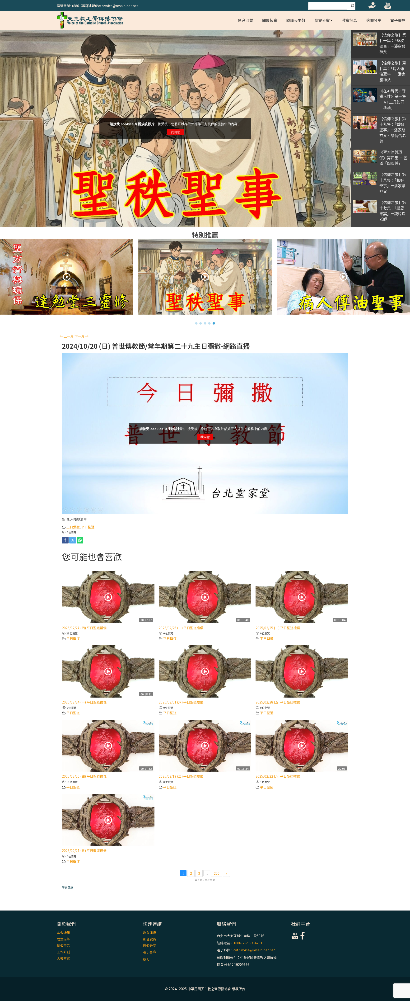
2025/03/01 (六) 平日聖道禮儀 (181, 702)
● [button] (196, 323)
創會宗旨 (63, 945)
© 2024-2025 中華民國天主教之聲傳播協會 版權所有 (205, 989)
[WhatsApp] (80, 540)
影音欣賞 (245, 20)
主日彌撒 (73, 526)
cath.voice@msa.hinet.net (254, 950)
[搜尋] (352, 6)
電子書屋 (397, 20)
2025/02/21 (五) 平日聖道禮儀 (84, 850)
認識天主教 (295, 20)
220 (216, 873)
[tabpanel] (205, 278)
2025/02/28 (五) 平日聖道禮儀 (278, 702)
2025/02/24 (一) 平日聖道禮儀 (84, 702)
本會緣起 (63, 932)
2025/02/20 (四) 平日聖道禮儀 (84, 776)
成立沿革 (63, 939)
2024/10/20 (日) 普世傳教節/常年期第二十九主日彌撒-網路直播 (156, 346)
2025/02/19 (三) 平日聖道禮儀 (181, 776)
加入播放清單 (77, 519)
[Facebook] (65, 540)
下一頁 (82, 336)
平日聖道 (87, 526)
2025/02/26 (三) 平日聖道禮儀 (181, 627)
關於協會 (269, 20)
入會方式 (63, 958)
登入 (146, 959)
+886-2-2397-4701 (247, 942)
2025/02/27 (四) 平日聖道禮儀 (84, 627)
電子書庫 (149, 951)
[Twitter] (72, 540)
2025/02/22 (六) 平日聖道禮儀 (278, 776)
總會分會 (322, 20)
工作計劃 (63, 951)
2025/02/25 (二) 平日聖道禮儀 (278, 627)
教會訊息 (349, 20)
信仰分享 (373, 20)
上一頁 (67, 336)
